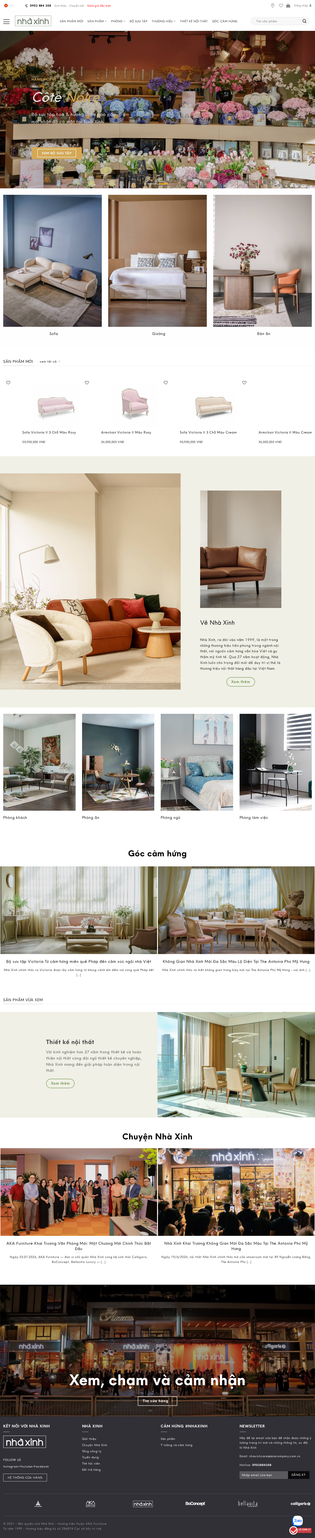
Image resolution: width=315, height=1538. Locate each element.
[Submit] (304, 21)
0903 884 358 (40, 6)
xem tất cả (48, 361)
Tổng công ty (92, 1451)
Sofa (54, 333)
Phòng (117, 21)
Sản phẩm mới (71, 21)
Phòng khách (15, 817)
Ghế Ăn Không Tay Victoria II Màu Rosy (73, 434)
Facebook (41, 1466)
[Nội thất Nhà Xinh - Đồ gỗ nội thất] (33, 21)
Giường (158, 333)
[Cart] (288, 5)
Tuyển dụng (90, 1457)
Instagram (10, 1466)
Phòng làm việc (254, 817)
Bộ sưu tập (138, 21)
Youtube (26, 1466)
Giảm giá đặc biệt (99, 5)
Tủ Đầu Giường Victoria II (224, 432)
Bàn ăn (263, 333)
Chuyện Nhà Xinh (94, 1445)
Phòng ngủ (170, 817)
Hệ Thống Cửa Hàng (25, 1477)
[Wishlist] (281, 5)
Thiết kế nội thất (194, 21)
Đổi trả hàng (91, 1470)
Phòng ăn (91, 817)
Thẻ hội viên (91, 1463)
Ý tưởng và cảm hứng (176, 1445)
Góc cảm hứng (224, 21)
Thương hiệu (162, 21)
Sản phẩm (95, 21)
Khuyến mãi (76, 5)
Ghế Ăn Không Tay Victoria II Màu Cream (152, 434)
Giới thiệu (60, 5)
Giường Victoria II (296, 432)
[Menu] (6, 21)
